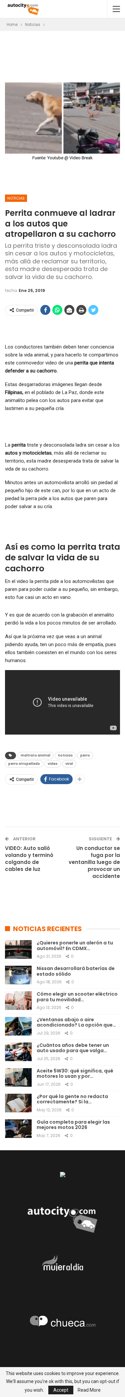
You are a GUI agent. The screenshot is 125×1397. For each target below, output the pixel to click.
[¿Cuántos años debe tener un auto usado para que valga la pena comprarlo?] (18, 1052)
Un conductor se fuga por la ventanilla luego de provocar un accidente (94, 862)
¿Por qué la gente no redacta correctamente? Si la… (72, 1099)
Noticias (16, 198)
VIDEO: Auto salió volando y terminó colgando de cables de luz (29, 859)
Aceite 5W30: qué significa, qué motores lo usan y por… (75, 1073)
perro (85, 755)
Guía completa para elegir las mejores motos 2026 (73, 1125)
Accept (60, 1390)
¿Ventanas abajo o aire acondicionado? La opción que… (76, 1022)
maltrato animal (35, 755)
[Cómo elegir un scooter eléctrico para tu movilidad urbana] (18, 1000)
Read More (89, 1390)
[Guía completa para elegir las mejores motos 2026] (18, 1128)
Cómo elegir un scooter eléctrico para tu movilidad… (77, 997)
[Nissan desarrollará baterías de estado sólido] (18, 975)
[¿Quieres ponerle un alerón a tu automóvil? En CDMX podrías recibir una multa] (18, 949)
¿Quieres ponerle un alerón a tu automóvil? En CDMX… (75, 945)
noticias (65, 755)
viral (69, 763)
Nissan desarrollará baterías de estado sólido (76, 971)
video (53, 763)
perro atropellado (24, 763)
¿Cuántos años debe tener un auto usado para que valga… (73, 1048)
